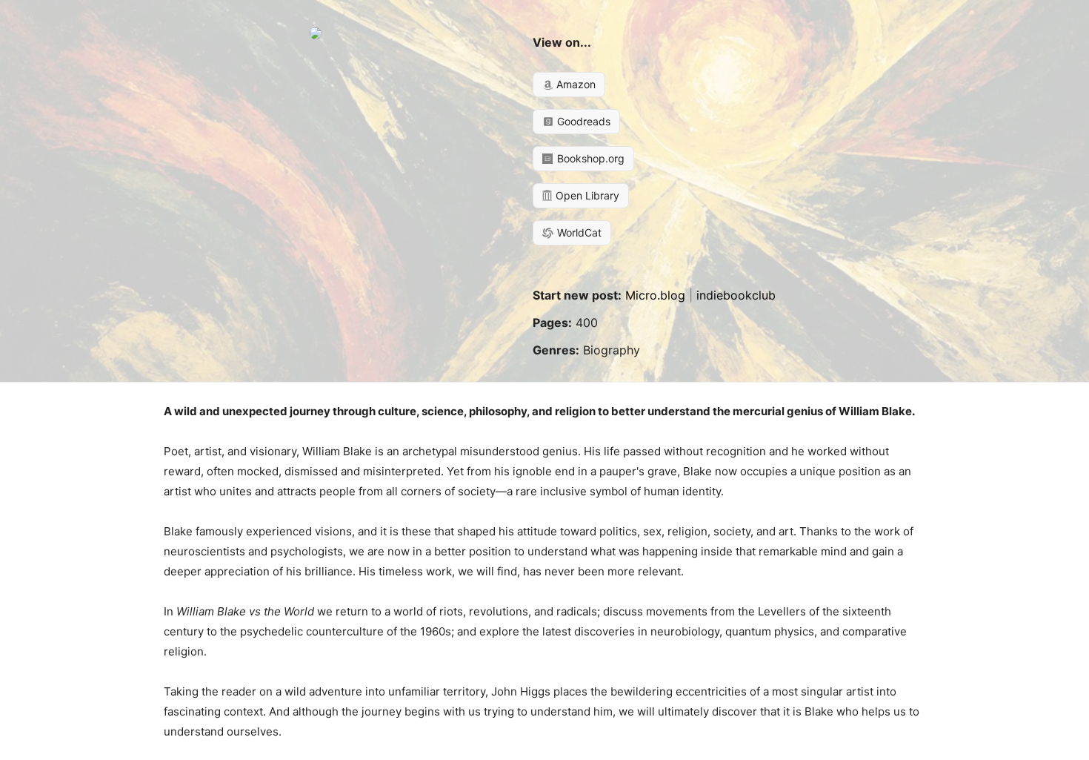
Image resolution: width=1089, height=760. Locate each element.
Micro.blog (655, 295)
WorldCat (578, 232)
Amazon (574, 84)
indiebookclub (736, 295)
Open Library (586, 195)
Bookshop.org (589, 158)
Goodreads (582, 121)
